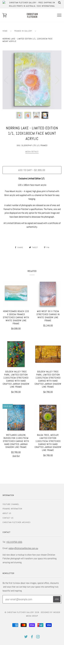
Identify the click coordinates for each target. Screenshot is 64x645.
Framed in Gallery (23, 31)
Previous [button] (8, 80)
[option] (32, 79)
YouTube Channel (11, 504)
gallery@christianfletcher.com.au (23, 548)
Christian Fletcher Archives (17, 522)
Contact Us (8, 518)
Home (5, 31)
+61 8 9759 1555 (14, 541)
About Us (7, 513)
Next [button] (55, 80)
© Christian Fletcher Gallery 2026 (22, 612)
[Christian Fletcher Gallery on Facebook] (32, 637)
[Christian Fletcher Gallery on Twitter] (26, 637)
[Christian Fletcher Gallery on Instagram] (38, 637)
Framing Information (12, 508)
